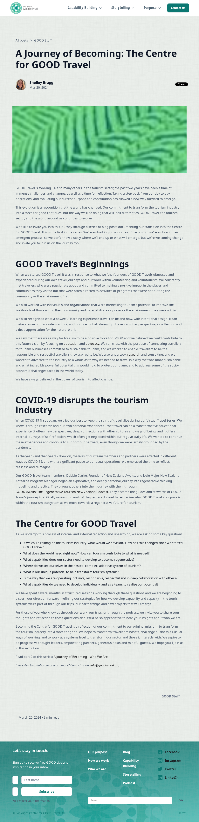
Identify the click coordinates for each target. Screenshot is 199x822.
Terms (183, 813)
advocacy (92, 343)
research (133, 354)
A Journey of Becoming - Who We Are (81, 657)
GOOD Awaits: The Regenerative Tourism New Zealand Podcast (62, 492)
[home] (24, 8)
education (71, 343)
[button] (85, 7)
